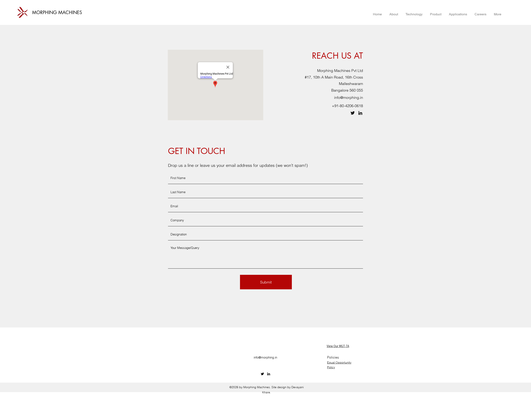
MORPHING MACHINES (57, 12)
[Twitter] (352, 113)
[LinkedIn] (360, 113)
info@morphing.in (348, 97)
